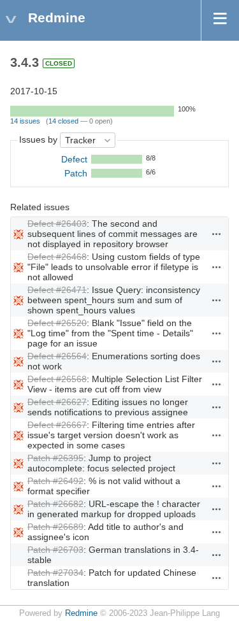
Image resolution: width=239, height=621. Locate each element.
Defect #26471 (57, 290)
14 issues (25, 121)
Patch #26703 (55, 550)
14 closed (63, 121)
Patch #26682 (55, 504)
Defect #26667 (57, 425)
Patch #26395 (55, 458)
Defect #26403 (57, 223)
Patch (75, 173)
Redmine (81, 613)
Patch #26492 (55, 481)
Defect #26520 (57, 323)
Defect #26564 (57, 356)
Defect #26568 (57, 379)
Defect (74, 159)
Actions (217, 234)
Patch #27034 (55, 572)
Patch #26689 (55, 527)
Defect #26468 (57, 257)
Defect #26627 (57, 402)
